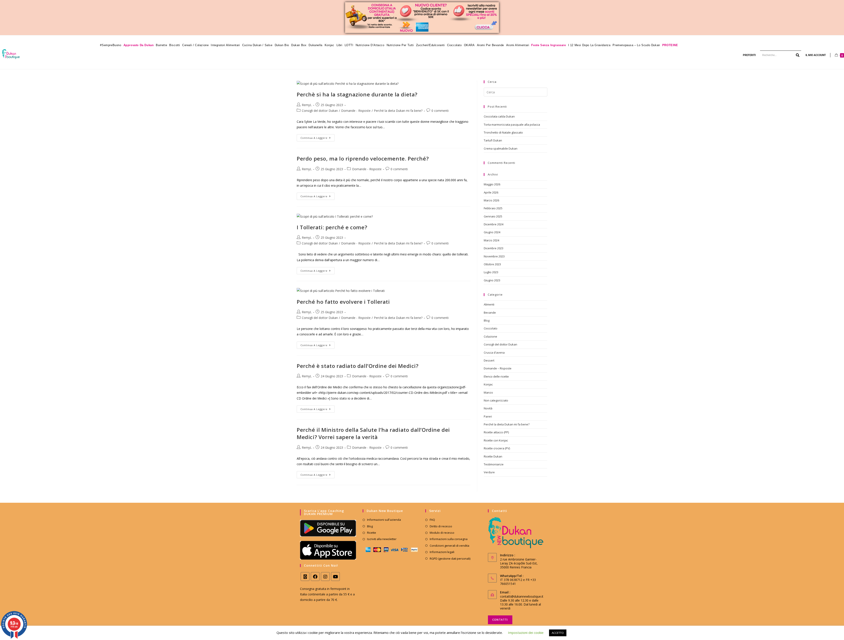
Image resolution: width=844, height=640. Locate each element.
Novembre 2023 (494, 256)
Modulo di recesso (442, 533)
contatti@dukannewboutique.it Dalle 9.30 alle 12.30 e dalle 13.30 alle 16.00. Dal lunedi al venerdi (521, 602)
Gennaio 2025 (493, 216)
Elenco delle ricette (496, 376)
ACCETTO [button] (558, 633)
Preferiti (749, 55)
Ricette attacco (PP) (496, 432)
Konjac (488, 384)
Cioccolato (490, 328)
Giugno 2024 (492, 232)
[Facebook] (315, 576)
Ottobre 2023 (492, 264)
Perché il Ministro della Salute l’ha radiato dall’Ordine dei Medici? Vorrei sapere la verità (373, 433)
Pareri (488, 416)
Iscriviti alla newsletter (382, 539)
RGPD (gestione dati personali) (450, 558)
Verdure (489, 472)
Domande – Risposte (497, 368)
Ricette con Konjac (496, 440)
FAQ (432, 520)
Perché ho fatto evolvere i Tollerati (343, 301)
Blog (486, 320)
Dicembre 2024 (493, 224)
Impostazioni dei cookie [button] (526, 632)
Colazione (490, 336)
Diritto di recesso (441, 526)
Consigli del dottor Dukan (320, 110)
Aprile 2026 (491, 192)
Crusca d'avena (494, 352)
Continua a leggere (317, 136)
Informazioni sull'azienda (384, 520)
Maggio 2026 (492, 184)
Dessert (489, 360)
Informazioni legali (442, 552)
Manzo (488, 392)
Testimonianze (494, 464)
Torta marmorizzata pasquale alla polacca (512, 125)
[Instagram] (325, 576)
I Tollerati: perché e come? (332, 227)
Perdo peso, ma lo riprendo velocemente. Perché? (363, 158)
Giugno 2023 (492, 280)
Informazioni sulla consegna (448, 539)
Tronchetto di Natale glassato (503, 132)
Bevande (490, 313)
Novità (488, 408)
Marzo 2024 (491, 240)
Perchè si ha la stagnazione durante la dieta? (357, 94)
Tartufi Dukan (493, 140)
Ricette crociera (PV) (497, 448)
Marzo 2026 (491, 200)
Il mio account (816, 55)
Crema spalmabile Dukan (500, 148)
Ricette (371, 533)
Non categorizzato (496, 400)
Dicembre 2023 (493, 248)
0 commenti (440, 110)
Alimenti (489, 304)
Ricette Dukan (493, 456)
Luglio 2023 (491, 272)
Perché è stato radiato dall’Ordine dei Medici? (357, 365)
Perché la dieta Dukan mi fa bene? (398, 110)
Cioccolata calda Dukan (499, 116)
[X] (305, 576)
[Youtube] (335, 576)
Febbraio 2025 (493, 208)
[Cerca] (798, 55)
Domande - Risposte (356, 110)
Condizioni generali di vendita (449, 546)
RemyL (307, 105)
